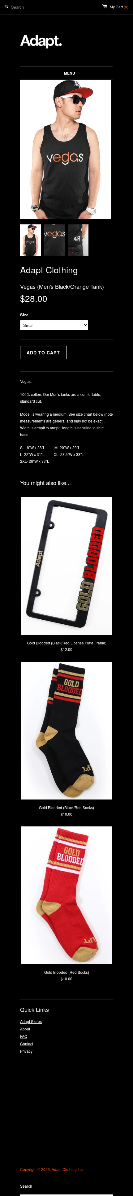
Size (24, 315)
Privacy (26, 1051)
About (25, 1028)
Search (26, 1186)
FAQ (23, 1036)
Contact (26, 1043)
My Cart (119, 6)
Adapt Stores (31, 1021)
